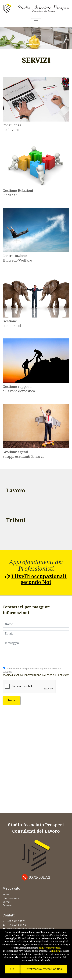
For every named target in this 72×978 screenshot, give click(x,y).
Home (6, 894)
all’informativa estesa (49, 948)
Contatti (7, 905)
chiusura (55, 951)
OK (12, 969)
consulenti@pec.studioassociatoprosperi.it (30, 928)
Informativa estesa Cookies (44, 969)
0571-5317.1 (39, 877)
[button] (5, 38)
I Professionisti (11, 898)
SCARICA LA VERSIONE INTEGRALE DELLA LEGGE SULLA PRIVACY (36, 675)
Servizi (6, 901)
